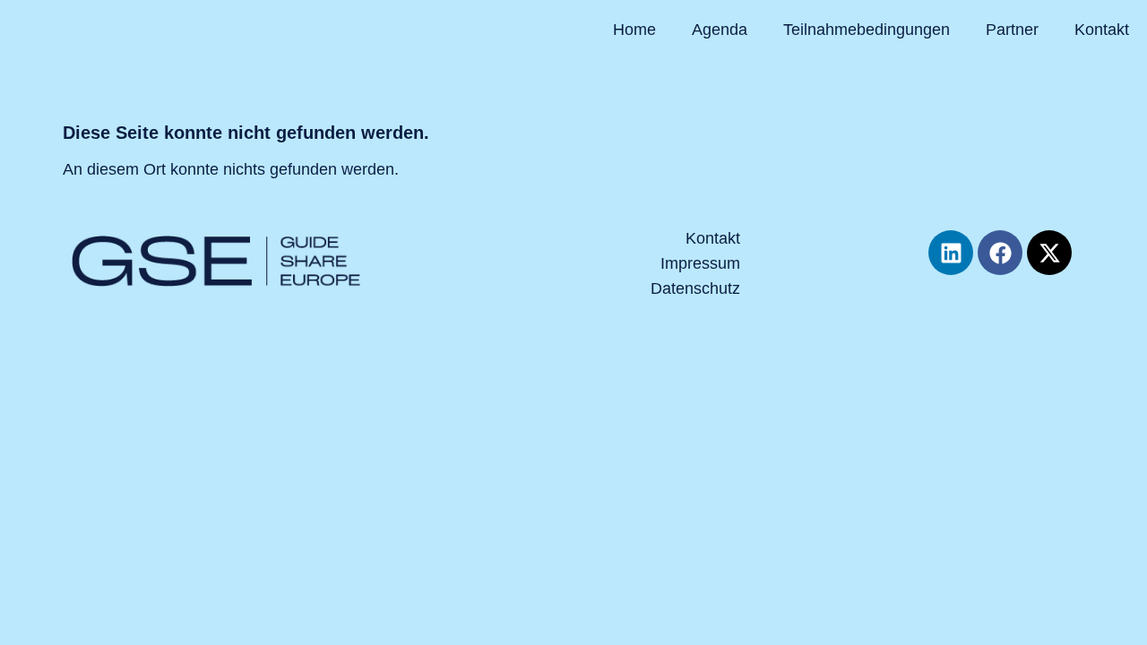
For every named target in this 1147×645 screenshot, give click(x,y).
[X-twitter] (1049, 252)
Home (634, 30)
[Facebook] (1000, 252)
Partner (1012, 30)
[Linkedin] (950, 252)
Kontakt (1101, 30)
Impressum (700, 263)
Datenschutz (695, 288)
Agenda (719, 30)
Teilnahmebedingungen (866, 30)
